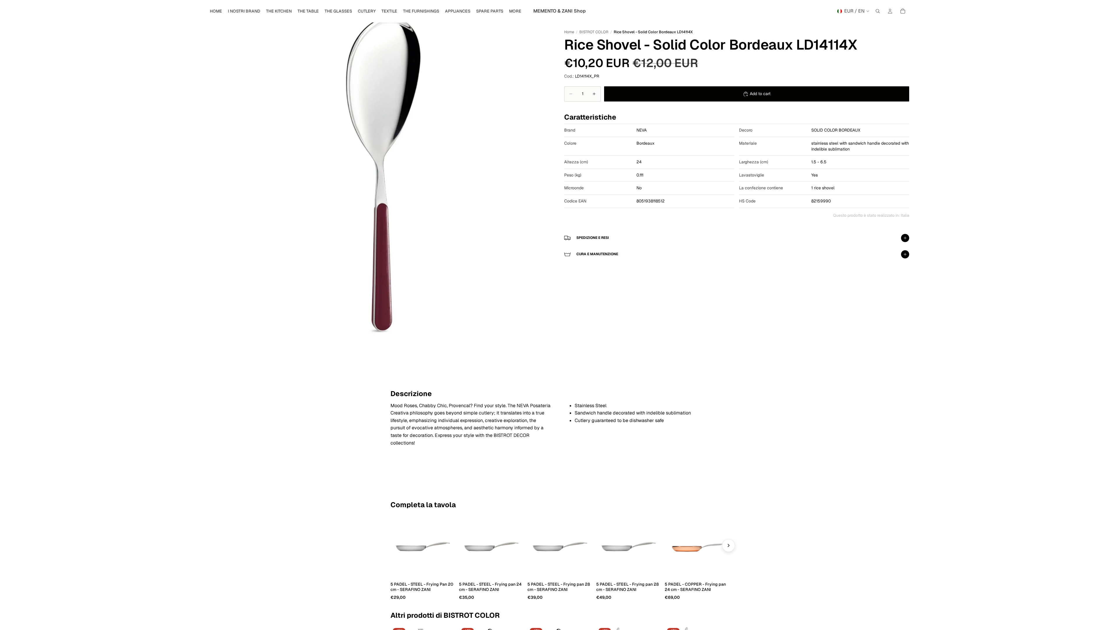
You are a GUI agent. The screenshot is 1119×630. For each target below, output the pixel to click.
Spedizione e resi (592, 237)
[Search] (877, 11)
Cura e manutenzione (597, 254)
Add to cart (760, 93)
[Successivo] (728, 545)
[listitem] (515, 11)
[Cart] (902, 11)
